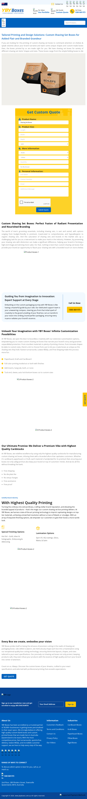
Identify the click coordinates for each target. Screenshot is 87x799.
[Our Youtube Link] (16, 753)
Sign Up (71, 704)
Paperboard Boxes (75, 734)
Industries (72, 720)
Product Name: (29, 119)
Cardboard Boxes (75, 725)
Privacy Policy (52, 738)
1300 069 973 (74, 309)
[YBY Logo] (13, 11)
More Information (30, 148)
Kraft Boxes (72, 729)
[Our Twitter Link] (74, 4)
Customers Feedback (55, 725)
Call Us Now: (75, 303)
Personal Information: (32, 171)
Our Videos (51, 742)
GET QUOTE (9, 676)
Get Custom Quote (43, 112)
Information (52, 720)
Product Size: (28, 127)
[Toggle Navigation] (4, 23)
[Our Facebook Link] (3, 753)
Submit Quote (43, 210)
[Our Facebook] (67, 4)
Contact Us (59, 4)
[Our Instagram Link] (71, 4)
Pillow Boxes (73, 738)
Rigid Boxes (72, 742)
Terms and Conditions (55, 729)
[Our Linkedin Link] (19, 753)
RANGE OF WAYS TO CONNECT (14, 762)
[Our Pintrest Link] (77, 4)
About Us (6, 720)
